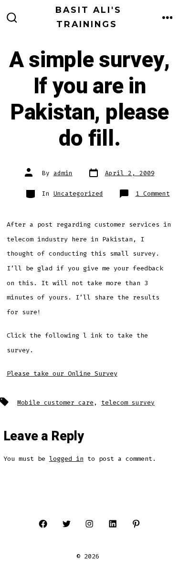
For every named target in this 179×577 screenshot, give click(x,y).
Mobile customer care (55, 402)
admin (63, 173)
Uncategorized (78, 193)
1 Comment (153, 193)
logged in (66, 459)
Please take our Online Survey (62, 373)
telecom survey (128, 402)
